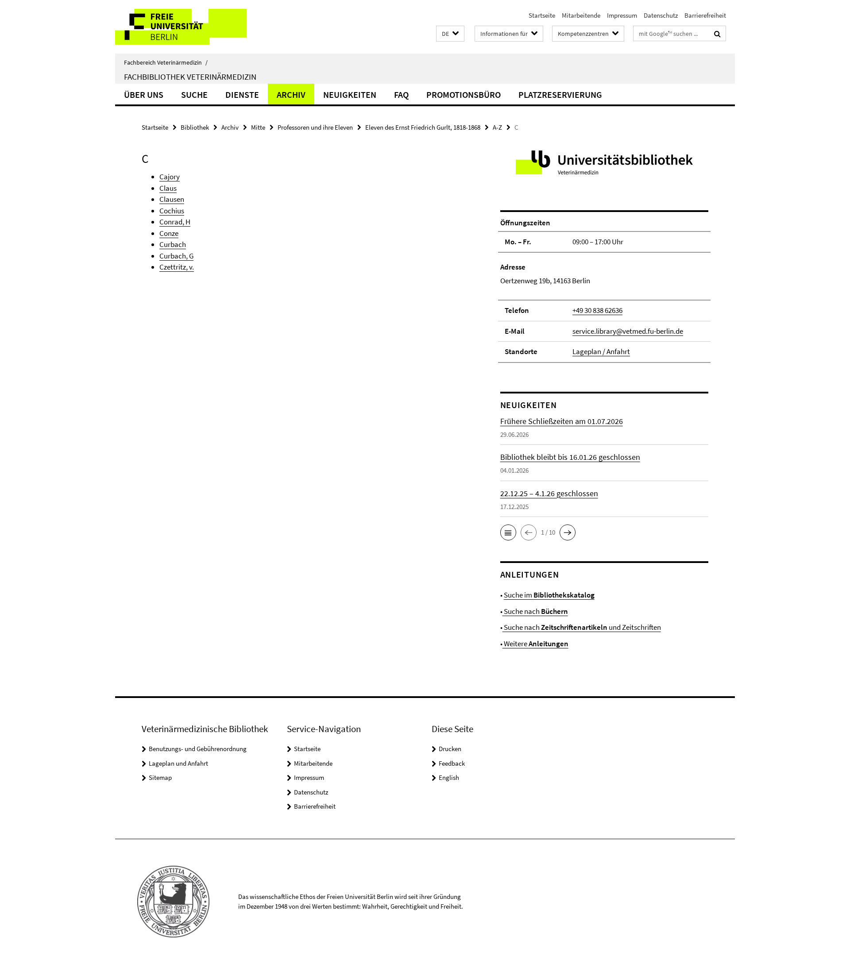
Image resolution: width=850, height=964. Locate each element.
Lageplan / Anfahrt (601, 351)
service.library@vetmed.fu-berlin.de (627, 331)
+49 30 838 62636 (597, 310)
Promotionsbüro (463, 94)
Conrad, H (174, 222)
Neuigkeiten (349, 94)
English (449, 777)
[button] (450, 34)
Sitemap (160, 777)
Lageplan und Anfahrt (178, 763)
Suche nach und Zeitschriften (581, 627)
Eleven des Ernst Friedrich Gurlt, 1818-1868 (422, 127)
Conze (168, 233)
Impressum (622, 15)
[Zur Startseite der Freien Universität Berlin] (189, 27)
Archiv (291, 94)
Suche (194, 94)
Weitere (535, 643)
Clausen (171, 199)
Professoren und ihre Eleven (315, 127)
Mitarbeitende (581, 15)
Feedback (452, 763)
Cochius (171, 211)
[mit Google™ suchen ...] (717, 34)
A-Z (497, 127)
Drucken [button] (450, 748)
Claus (168, 188)
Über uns (143, 94)
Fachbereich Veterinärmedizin (166, 62)
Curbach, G (176, 256)
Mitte (258, 127)
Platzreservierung (560, 94)
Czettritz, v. (176, 267)
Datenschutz (661, 15)
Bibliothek (195, 127)
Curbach (172, 244)
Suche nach (535, 611)
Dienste (242, 94)
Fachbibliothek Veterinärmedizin (190, 76)
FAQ (401, 94)
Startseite (542, 15)
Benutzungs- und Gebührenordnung (198, 748)
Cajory (169, 176)
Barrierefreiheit (705, 15)
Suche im (549, 595)
